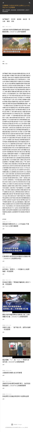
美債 (13, 73)
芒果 (6, 99)
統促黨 (15, 150)
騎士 (13, 180)
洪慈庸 (17, 127)
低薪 (6, 178)
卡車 (15, 180)
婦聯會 (13, 135)
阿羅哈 (6, 142)
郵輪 (20, 129)
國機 (21, 103)
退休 (29, 111)
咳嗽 (3, 208)
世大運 (19, 170)
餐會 (6, 89)
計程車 (28, 105)
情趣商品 (20, 188)
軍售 (12, 103)
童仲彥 (7, 113)
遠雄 (26, 154)
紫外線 (15, 125)
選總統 (4, 194)
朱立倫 (28, 182)
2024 (9, 144)
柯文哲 (13, 19)
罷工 (6, 77)
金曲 (7, 117)
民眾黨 (21, 204)
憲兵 (6, 125)
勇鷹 (24, 208)
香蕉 (16, 75)
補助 (15, 119)
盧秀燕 (7, 198)
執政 (17, 121)
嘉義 (21, 180)
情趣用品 (16, 77)
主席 (13, 99)
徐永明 (12, 160)
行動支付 (26, 144)
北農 (22, 166)
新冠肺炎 (23, 206)
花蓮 (29, 164)
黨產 (22, 83)
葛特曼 (23, 79)
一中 (11, 115)
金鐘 (5, 154)
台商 (22, 123)
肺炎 (12, 21)
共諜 (3, 188)
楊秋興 (9, 202)
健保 (26, 186)
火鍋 (17, 158)
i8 (20, 150)
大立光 (25, 188)
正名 (6, 144)
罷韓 (9, 204)
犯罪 (21, 75)
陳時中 (28, 206)
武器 (6, 103)
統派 (19, 117)
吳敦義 (13, 168)
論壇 (14, 200)
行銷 (26, 125)
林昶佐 (22, 192)
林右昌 (7, 123)
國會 (26, 103)
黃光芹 (12, 77)
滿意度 (25, 166)
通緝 (18, 75)
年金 (27, 168)
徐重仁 (7, 127)
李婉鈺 (28, 184)
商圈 (29, 131)
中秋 (25, 105)
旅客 (5, 137)
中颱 (15, 140)
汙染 (14, 105)
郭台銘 (27, 127)
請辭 (23, 164)
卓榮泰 (7, 81)
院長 (6, 182)
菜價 (21, 140)
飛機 (13, 91)
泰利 (19, 142)
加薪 (9, 146)
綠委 (19, 115)
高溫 (12, 125)
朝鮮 (7, 158)
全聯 (10, 127)
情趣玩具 (20, 81)
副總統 (28, 180)
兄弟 (14, 158)
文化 (27, 137)
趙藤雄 (7, 109)
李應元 (20, 186)
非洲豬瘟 (11, 81)
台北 (10, 172)
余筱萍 (11, 198)
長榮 (18, 196)
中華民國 (27, 97)
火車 (3, 180)
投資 (10, 83)
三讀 (22, 135)
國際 (28, 188)
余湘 (6, 204)
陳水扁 (23, 87)
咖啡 (22, 133)
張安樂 (8, 150)
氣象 (18, 125)
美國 (10, 184)
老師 (26, 111)
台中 (7, 95)
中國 (3, 99)
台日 (7, 184)
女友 (19, 123)
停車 (7, 135)
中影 (10, 95)
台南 (29, 178)
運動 (22, 190)
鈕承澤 (25, 77)
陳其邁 (28, 158)
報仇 (17, 178)
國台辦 (13, 121)
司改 (19, 105)
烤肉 (15, 152)
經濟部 (13, 176)
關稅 (10, 73)
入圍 (10, 117)
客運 (13, 186)
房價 (8, 111)
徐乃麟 (25, 152)
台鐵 (13, 140)
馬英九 (28, 170)
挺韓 (12, 204)
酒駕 (15, 91)
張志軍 (10, 121)
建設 (10, 109)
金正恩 (22, 156)
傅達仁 (8, 160)
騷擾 (20, 146)
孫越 (22, 85)
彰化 (18, 119)
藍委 (25, 115)
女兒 (13, 113)
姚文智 (8, 107)
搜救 (21, 109)
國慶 (25, 150)
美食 (29, 125)
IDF (5, 117)
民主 (5, 200)
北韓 (25, 156)
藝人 (3, 190)
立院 (25, 121)
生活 (6, 63)
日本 (13, 184)
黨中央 (11, 200)
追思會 (24, 180)
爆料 (16, 111)
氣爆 (3, 133)
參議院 (9, 212)
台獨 (18, 150)
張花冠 (11, 105)
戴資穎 (27, 140)
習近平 (10, 99)
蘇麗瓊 (6, 162)
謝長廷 (16, 184)
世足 (29, 75)
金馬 (27, 160)
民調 (21, 97)
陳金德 (24, 158)
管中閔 (7, 87)
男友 (17, 123)
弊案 (17, 115)
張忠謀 (28, 150)
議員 (19, 95)
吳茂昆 (15, 85)
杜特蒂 (4, 152)
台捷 (13, 212)
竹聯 (7, 152)
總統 (7, 172)
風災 (19, 113)
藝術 (17, 105)
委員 (22, 182)
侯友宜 (25, 19)
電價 (22, 198)
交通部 (16, 186)
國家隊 (16, 212)
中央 (19, 121)
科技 (14, 129)
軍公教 (6, 146)
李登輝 (28, 85)
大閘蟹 (8, 154)
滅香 (25, 137)
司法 (17, 182)
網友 (6, 91)
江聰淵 (21, 160)
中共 (29, 200)
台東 (9, 125)
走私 (23, 91)
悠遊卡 (21, 144)
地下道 (4, 135)
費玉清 (21, 152)
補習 (3, 113)
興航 (26, 91)
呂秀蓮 (26, 194)
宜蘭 (12, 190)
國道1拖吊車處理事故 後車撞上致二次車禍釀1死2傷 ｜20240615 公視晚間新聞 (16, 316)
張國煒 (6, 192)
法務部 (27, 89)
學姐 (3, 198)
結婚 (12, 133)
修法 (21, 127)
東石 (9, 196)
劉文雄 (21, 174)
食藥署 (9, 140)
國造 (23, 103)
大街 (18, 131)
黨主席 (13, 123)
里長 (25, 95)
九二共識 (27, 79)
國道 (26, 119)
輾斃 (25, 198)
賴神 (12, 196)
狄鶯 (17, 198)
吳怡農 (21, 208)
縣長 (9, 190)
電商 (3, 127)
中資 (17, 200)
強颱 (12, 144)
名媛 (5, 75)
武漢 (17, 206)
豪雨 (14, 93)
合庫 (24, 160)
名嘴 (23, 186)
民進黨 (25, 83)
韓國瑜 (19, 73)
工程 (18, 97)
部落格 (19, 85)
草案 (19, 135)
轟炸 (13, 75)
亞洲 (17, 129)
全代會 (16, 148)
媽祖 (14, 198)
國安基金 (23, 73)
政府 (3, 115)
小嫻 (27, 162)
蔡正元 (7, 85)
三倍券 (7, 210)
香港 (19, 182)
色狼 (18, 111)
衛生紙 (7, 166)
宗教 (22, 137)
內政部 (19, 137)
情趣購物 (18, 83)
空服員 (21, 196)
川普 (15, 99)
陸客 (18, 160)
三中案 (10, 162)
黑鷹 (25, 204)
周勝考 (6, 121)
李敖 (3, 87)
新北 (25, 182)
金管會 (18, 144)
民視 (24, 174)
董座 (12, 129)
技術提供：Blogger (18, 424)
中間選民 (4, 202)
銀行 (14, 146)
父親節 (20, 101)
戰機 (18, 103)
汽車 (29, 91)
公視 (17, 93)
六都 (13, 202)
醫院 (26, 202)
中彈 (10, 75)
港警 (26, 192)
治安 (5, 111)
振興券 (11, 210)
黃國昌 (28, 113)
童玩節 (15, 190)
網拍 (7, 194)
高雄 (18, 174)
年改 (27, 95)
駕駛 (10, 137)
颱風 (8, 21)
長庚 (10, 174)
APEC (18, 156)
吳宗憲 (10, 192)
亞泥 (27, 115)
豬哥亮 (28, 176)
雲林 (27, 93)
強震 (3, 166)
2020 (23, 97)
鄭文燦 (8, 97)
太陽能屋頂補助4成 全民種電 (12, 373)
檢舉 (17, 176)
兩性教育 (18, 194)
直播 (10, 194)
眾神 (5, 176)
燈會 (9, 77)
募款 (9, 89)
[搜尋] (30, 2)
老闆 (13, 178)
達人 (19, 176)
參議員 (15, 103)
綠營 (27, 142)
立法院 (13, 182)
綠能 (6, 131)
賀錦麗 (22, 212)
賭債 (17, 133)
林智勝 (11, 158)
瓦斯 (6, 133)
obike (25, 172)
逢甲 (26, 131)
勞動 (3, 204)
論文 (6, 196)
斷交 (15, 172)
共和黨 (26, 212)
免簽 (22, 184)
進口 (21, 111)
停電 (13, 148)
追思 (25, 135)
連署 (19, 79)
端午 (23, 101)
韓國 (28, 156)
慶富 (15, 160)
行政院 (10, 182)
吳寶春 (6, 79)
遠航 (21, 91)
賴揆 (10, 168)
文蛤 (27, 73)
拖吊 (20, 133)
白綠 (3, 81)
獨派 (16, 117)
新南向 (25, 123)
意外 (9, 133)
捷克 (20, 210)
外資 (14, 87)
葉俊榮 (6, 148)
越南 (15, 73)
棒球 (22, 170)
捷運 (13, 172)
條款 (24, 148)
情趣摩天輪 (15, 101)
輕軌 (29, 133)
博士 (25, 196)
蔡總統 (7, 168)
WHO (13, 208)
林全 (3, 182)
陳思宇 (16, 81)
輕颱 (13, 142)
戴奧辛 (12, 154)
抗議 (26, 200)
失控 (7, 83)
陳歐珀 (19, 190)
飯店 (6, 186)
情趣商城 (20, 148)
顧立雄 (19, 172)
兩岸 (22, 117)
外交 (10, 170)
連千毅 (13, 194)
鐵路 (25, 190)
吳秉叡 (6, 101)
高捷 (28, 172)
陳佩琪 (16, 154)
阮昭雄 (28, 196)
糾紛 (14, 133)
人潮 (23, 125)
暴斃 (8, 75)
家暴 (10, 113)
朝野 (9, 115)
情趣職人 (6, 170)
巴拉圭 (21, 168)
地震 (26, 164)
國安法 (16, 164)
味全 (28, 192)
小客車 (20, 93)
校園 (28, 83)
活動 (18, 202)
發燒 (6, 208)
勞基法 (16, 142)
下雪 (24, 162)
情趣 (18, 89)
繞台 (15, 170)
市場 (25, 184)
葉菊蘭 (24, 99)
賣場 (10, 135)
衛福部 (12, 119)
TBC (24, 85)
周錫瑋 (24, 93)
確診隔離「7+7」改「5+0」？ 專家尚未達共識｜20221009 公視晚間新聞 (15, 361)
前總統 (4, 172)
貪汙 (22, 121)
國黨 (29, 121)
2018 (24, 168)
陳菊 (18, 91)
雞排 (27, 148)
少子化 (8, 119)
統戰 (19, 198)
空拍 (29, 186)
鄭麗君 (6, 156)
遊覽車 (10, 186)
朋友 (22, 115)
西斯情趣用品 (25, 129)
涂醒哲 (7, 105)
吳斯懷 (18, 204)
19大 (19, 154)
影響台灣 (14, 137)
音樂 (12, 174)
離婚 (6, 164)
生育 (27, 117)
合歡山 (21, 162)
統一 (24, 117)
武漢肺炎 (10, 206)
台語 (3, 178)
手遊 (17, 188)
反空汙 (16, 79)
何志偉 (25, 81)
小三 (10, 111)
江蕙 (15, 174)
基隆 (10, 123)
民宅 (5, 93)
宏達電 (23, 146)
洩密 (5, 97)
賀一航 (4, 83)
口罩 (14, 206)
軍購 (9, 103)
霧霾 (13, 162)
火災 (23, 131)
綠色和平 (27, 101)
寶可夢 (15, 131)
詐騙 (26, 75)
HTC (26, 146)
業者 (21, 89)
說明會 (10, 148)
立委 (8, 200)
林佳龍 (16, 95)
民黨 (3, 123)
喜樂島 (12, 79)
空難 (12, 156)
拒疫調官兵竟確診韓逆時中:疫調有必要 (15, 396)
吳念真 (13, 127)
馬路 (21, 131)
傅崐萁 (24, 109)
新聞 (27, 174)
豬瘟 (3, 77)
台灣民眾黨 (17, 192)
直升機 (17, 109)
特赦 (26, 87)
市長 (6, 190)
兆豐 (14, 115)
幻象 (9, 156)
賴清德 (19, 19)
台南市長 (11, 166)
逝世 (27, 135)
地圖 (3, 103)
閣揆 (23, 140)
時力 (6, 180)
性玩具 (4, 158)
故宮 (7, 174)
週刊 (13, 111)
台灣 (18, 99)
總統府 (20, 158)
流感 (25, 113)
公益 (15, 202)
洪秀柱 (4, 184)
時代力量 (17, 107)
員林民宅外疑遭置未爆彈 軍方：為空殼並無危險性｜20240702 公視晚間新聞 (16, 384)
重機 (23, 119)
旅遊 (19, 184)
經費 (21, 119)
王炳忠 (10, 164)
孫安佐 (11, 85)
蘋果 (21, 125)
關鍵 (3, 186)
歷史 (14, 188)
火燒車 (26, 133)
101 (5, 174)
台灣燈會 (16, 162)
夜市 (27, 190)
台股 (5, 129)
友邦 (25, 170)
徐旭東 (13, 117)
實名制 (10, 208)
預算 (13, 95)
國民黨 (13, 83)
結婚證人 (7, 188)
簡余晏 (20, 164)
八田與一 (21, 178)
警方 (17, 146)
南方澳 (20, 200)
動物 (28, 81)
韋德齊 (24, 210)
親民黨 (22, 107)
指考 (22, 172)
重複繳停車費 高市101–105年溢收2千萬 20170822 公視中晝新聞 (15, 225)
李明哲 (16, 113)
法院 (22, 105)
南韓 (28, 202)
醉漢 (23, 89)
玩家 (12, 131)
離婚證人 (22, 202)
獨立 (21, 99)
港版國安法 (16, 210)
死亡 (22, 113)
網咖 (10, 152)
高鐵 (18, 180)
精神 (5, 150)
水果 (22, 95)
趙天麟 (4, 160)
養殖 (14, 144)
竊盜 (9, 131)
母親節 (10, 101)
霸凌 (11, 188)
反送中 (15, 196)
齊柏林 (23, 176)
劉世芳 (13, 109)
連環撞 (10, 180)
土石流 (8, 93)
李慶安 (4, 107)
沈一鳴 (6, 206)
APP (6, 140)
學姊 (9, 79)
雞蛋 (3, 85)
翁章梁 (16, 166)
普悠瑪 (21, 77)
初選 (19, 166)
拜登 (19, 212)
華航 (23, 200)
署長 (12, 146)
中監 (15, 89)
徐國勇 (23, 154)
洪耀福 (11, 87)
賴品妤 (22, 194)
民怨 (15, 97)
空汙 (8, 137)
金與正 (17, 208)
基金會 (12, 89)
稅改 (18, 140)
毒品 (17, 87)
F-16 (6, 115)
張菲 (18, 152)
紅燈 (12, 150)
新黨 (13, 164)
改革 (13, 170)
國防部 (10, 91)
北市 (27, 109)
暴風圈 (10, 142)
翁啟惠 (26, 107)
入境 (17, 135)
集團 (24, 75)
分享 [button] (3, 61)
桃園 (19, 87)
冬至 (14, 204)
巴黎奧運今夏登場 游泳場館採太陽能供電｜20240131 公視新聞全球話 (16, 257)
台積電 (8, 129)
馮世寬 (15, 156)
